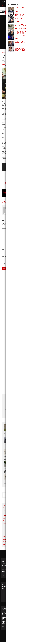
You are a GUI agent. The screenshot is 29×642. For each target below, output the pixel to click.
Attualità (3, 52)
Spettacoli (5, 626)
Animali (5, 505)
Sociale (5, 536)
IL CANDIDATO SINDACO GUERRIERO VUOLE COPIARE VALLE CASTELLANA (21, 15)
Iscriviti (3, 5)
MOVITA (5, 526)
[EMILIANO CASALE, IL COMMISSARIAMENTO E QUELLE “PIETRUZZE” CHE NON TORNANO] (11, 49)
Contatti (4, 588)
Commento (5, 227)
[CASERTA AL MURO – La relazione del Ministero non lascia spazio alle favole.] (11, 9)
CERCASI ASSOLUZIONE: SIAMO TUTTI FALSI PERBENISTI (21, 20)
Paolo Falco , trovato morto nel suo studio (20, 42)
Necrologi (5, 528)
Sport (4, 544)
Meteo (4, 523)
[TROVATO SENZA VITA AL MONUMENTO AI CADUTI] (11, 38)
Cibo (4, 513)
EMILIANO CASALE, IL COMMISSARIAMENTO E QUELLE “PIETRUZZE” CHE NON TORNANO (21, 48)
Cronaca (5, 515)
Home (3, 64)
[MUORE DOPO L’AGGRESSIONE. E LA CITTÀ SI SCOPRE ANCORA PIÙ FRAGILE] (11, 32)
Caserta (5, 510)
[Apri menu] (2, 17)
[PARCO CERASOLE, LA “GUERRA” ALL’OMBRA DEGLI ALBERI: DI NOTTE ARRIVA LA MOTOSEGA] (11, 26)
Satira (4, 534)
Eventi (4, 520)
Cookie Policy (5, 586)
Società (5, 539)
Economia (5, 518)
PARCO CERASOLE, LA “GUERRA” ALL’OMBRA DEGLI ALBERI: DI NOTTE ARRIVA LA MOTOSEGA (21, 26)
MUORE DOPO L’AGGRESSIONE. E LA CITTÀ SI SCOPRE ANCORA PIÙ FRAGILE (20, 32)
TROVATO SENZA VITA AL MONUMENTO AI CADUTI (20, 37)
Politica (5, 531)
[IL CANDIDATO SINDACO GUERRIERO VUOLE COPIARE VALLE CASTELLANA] (11, 15)
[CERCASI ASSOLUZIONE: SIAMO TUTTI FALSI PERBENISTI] (11, 21)
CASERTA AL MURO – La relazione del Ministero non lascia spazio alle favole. (21, 9)
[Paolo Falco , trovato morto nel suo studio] (11, 43)
